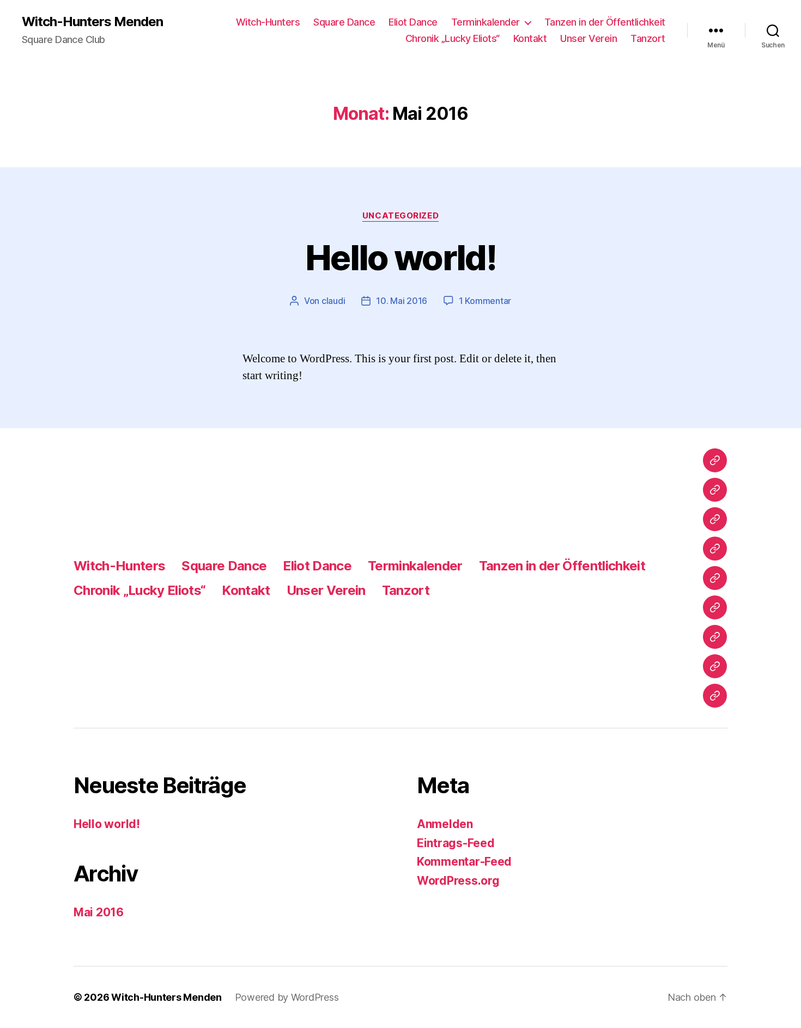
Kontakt (530, 38)
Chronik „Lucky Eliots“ (452, 38)
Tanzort (647, 38)
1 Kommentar (485, 300)
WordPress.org (458, 880)
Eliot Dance (413, 22)
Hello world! (400, 257)
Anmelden (445, 824)
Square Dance (344, 22)
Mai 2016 (99, 912)
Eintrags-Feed (456, 843)
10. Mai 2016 (401, 300)
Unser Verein (588, 38)
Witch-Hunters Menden (92, 21)
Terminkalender (485, 22)
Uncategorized (400, 216)
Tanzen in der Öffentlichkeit (604, 22)
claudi (333, 300)
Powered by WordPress (287, 997)
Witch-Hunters (268, 22)
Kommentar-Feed (464, 861)
